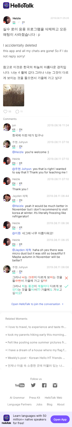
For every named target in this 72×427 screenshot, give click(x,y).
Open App (60, 419)
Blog (49, 404)
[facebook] (44, 385)
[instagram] (55, 385)
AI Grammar (17, 397)
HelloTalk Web (53, 397)
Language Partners (19, 404)
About (61, 404)
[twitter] (33, 385)
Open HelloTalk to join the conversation (35, 304)
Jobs (39, 404)
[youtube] (20, 385)
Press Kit (34, 397)
